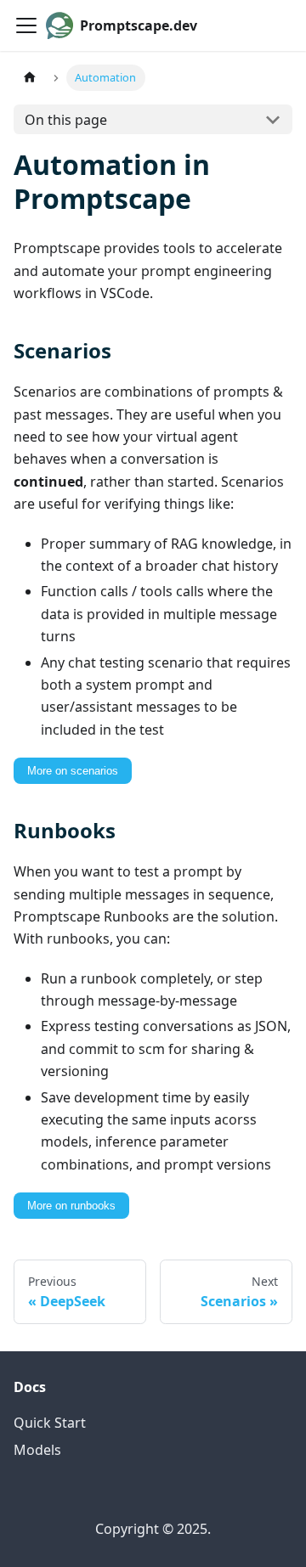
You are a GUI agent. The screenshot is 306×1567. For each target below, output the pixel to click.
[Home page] (30, 78)
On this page (66, 119)
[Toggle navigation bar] (26, 25)
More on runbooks (71, 1205)
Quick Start (50, 1422)
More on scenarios (72, 770)
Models (37, 1449)
